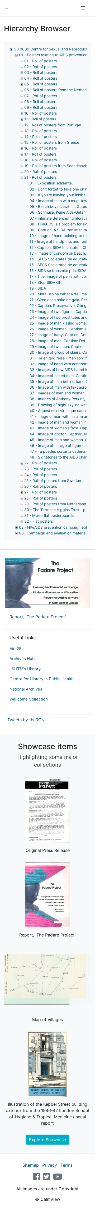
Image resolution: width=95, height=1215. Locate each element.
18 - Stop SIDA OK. (46, 282)
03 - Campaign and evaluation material (52, 533)
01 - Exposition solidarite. (51, 183)
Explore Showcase (47, 1139)
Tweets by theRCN (26, 719)
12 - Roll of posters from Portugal (52, 125)
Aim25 (15, 648)
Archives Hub (22, 658)
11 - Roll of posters (40, 119)
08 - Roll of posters (40, 101)
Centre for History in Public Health (42, 678)
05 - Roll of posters (40, 84)
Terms (66, 1165)
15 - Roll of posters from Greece (51, 142)
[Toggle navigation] (83, 8)
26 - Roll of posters (40, 486)
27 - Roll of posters (40, 492)
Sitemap (30, 1165)
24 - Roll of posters (40, 474)
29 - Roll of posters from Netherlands (56, 504)
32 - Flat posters (38, 521)
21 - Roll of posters (40, 177)
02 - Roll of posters (40, 66)
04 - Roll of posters (40, 78)
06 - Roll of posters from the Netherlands (59, 89)
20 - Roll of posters (40, 171)
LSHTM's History (25, 668)
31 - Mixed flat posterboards (49, 515)
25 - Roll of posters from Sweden (52, 480)
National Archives (26, 689)
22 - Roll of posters (40, 463)
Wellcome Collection (29, 699)
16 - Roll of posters (40, 148)
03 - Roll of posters (40, 72)
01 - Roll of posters (40, 61)
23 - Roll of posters (40, 469)
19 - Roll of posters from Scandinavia (56, 165)
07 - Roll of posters (40, 96)
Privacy (49, 1165)
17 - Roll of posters (40, 154)
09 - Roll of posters (40, 107)
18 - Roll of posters (40, 160)
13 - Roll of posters (40, 130)
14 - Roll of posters (40, 136)
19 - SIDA (38, 288)
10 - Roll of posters (40, 113)
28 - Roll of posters (40, 498)
